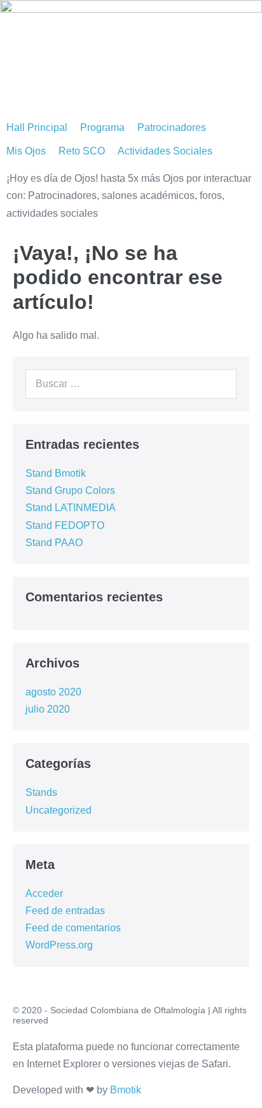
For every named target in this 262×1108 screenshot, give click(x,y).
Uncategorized (58, 810)
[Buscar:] (131, 383)
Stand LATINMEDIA (70, 507)
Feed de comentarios (73, 927)
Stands (41, 792)
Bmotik (125, 1089)
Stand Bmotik (55, 473)
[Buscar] (220, 384)
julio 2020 (47, 709)
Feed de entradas (65, 910)
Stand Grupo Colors (70, 490)
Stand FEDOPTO (64, 525)
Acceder (44, 893)
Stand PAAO (54, 542)
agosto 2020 (53, 692)
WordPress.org (59, 945)
